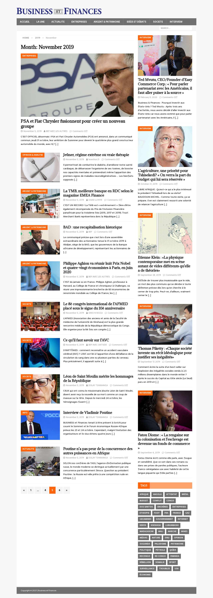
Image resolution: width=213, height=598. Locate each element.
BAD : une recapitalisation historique (92, 227)
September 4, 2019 (150, 452)
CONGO (170, 500)
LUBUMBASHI (172, 525)
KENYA (143, 525)
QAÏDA (173, 550)
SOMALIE (159, 562)
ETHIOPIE (144, 513)
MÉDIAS (143, 537)
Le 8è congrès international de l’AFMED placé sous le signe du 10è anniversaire (95, 306)
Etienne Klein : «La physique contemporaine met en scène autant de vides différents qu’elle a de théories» (164, 264)
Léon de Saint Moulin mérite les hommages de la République (98, 378)
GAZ (187, 513)
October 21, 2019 (149, 184)
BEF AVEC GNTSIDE (98, 345)
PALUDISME (160, 544)
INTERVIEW (176, 22)
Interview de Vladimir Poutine (87, 412)
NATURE (156, 537)
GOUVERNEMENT (164, 519)
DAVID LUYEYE (95, 200)
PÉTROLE (160, 550)
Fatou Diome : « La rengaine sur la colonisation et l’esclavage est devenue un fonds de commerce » (164, 441)
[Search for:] (175, 28)
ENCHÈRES (162, 506)
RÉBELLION (145, 562)
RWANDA (174, 556)
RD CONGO (160, 556)
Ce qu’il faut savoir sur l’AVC (86, 340)
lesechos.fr (94, 159)
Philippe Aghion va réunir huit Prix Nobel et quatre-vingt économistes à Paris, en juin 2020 (98, 267)
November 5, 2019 (32, 131)
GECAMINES (145, 519)
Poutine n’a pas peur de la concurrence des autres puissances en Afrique (97, 451)
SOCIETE (158, 22)
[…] (56, 144)
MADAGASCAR (147, 531)
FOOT (157, 513)
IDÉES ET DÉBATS (136, 22)
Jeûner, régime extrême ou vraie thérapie (96, 154)
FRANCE (177, 513)
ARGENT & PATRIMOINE (107, 22)
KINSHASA (156, 525)
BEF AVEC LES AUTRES (56, 131)
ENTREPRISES (79, 22)
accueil (25, 22)
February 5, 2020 (149, 97)
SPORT (172, 562)
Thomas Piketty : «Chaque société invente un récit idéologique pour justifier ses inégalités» (165, 352)
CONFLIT (157, 500)
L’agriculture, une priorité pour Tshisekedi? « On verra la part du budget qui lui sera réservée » (164, 175)
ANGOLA (157, 494)
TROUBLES (164, 568)
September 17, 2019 (150, 361)
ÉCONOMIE (145, 574)
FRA (166, 513)
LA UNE (40, 22)
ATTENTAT (171, 494)
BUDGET (144, 500)
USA (177, 568)
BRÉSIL (185, 494)
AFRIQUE (144, 494)
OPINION (178, 537)
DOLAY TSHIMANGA (98, 385)
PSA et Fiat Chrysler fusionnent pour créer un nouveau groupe (73, 123)
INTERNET (183, 519)
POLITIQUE (145, 550)
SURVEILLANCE (147, 568)
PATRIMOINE (177, 544)
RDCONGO (145, 556)
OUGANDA (145, 544)
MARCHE (172, 531)
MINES (184, 531)
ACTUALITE (58, 22)
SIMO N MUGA (96, 313)
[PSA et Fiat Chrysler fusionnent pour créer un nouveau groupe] (77, 85)
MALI (160, 531)
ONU (167, 537)
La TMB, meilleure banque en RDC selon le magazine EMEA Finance (98, 193)
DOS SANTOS (146, 506)
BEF (90, 232)
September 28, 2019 (151, 275)
